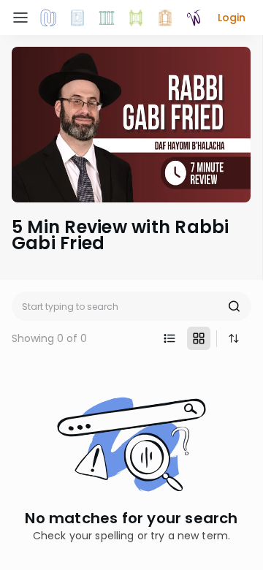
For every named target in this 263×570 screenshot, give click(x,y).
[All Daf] (165, 17)
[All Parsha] (136, 17)
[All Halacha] (106, 17)
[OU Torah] (48, 17)
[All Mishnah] (77, 17)
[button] (231, 17)
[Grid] (198, 338)
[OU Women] (194, 17)
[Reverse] (233, 338)
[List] (169, 338)
